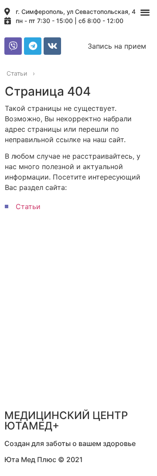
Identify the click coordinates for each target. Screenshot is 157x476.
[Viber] (13, 46)
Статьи (28, 206)
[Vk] (52, 46)
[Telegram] (32, 46)
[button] (145, 12)
